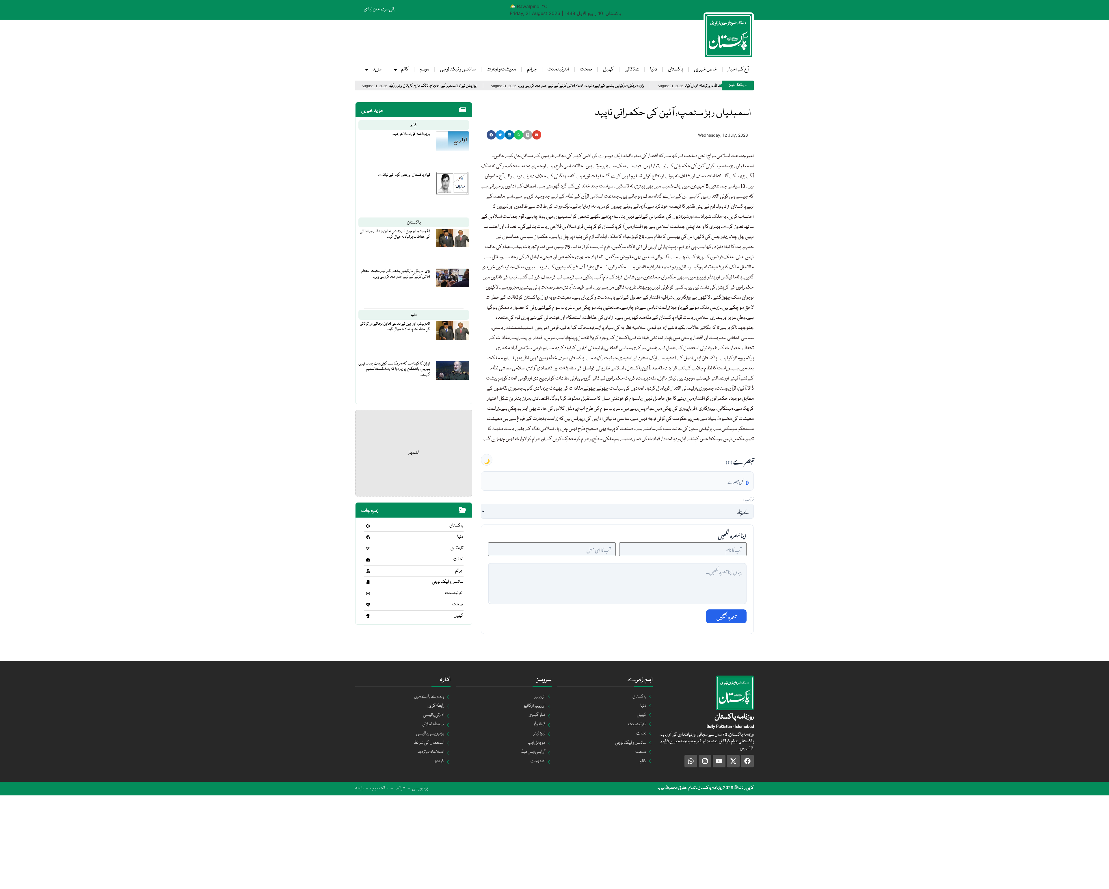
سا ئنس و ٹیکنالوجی (458, 69)
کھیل (608, 69)
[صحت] (368, 605)
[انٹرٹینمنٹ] (368, 593)
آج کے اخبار (738, 69)
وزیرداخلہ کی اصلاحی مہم (411, 134)
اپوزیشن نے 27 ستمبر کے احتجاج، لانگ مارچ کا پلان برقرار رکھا (482, 86)
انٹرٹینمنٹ (558, 69)
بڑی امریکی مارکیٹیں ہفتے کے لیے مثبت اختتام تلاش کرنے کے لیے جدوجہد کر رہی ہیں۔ (630, 86)
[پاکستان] (368, 526)
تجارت (458, 559)
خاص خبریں (705, 69)
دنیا (653, 69)
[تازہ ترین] (368, 548)
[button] (491, 135)
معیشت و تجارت (501, 69)
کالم (405, 69)
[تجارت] (368, 560)
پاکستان (675, 69)
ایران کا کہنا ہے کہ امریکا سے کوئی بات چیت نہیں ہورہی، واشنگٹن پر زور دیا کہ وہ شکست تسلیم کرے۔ (394, 369)
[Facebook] (747, 761)
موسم (424, 69)
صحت (586, 69)
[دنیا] (368, 537)
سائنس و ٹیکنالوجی (447, 582)
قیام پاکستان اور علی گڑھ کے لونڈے (404, 175)
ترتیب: (748, 498)
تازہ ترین (457, 548)
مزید (377, 69)
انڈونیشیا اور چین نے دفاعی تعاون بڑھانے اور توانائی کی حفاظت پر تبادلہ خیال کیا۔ (395, 234)
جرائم (532, 69)
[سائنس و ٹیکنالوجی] (368, 582)
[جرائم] (368, 571)
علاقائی (632, 69)
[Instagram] (705, 761)
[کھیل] (368, 616)
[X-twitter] (733, 761)
